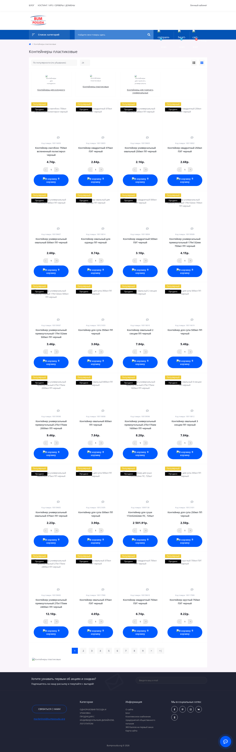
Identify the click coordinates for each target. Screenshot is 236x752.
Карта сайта (131, 730)
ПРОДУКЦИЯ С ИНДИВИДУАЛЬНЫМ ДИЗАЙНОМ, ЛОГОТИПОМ (97, 720)
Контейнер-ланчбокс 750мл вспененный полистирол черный (51, 151)
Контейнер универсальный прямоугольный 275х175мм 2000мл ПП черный (51, 425)
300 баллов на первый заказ (139, 727)
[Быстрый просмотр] (62, 104)
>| (160, 650)
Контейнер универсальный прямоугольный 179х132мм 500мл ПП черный (51, 333)
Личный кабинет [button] (198, 5)
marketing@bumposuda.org (49, 718)
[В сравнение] (67, 104)
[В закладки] (71, 104)
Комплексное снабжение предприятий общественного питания (140, 720)
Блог (128, 713)
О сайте (129, 709)
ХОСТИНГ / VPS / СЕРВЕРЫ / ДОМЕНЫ (56, 5)
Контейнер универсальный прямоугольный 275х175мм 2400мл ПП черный (51, 603)
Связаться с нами (49, 709)
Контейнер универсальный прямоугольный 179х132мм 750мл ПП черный (185, 242)
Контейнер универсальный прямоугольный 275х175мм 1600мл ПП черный (140, 425)
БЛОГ (31, 5)
